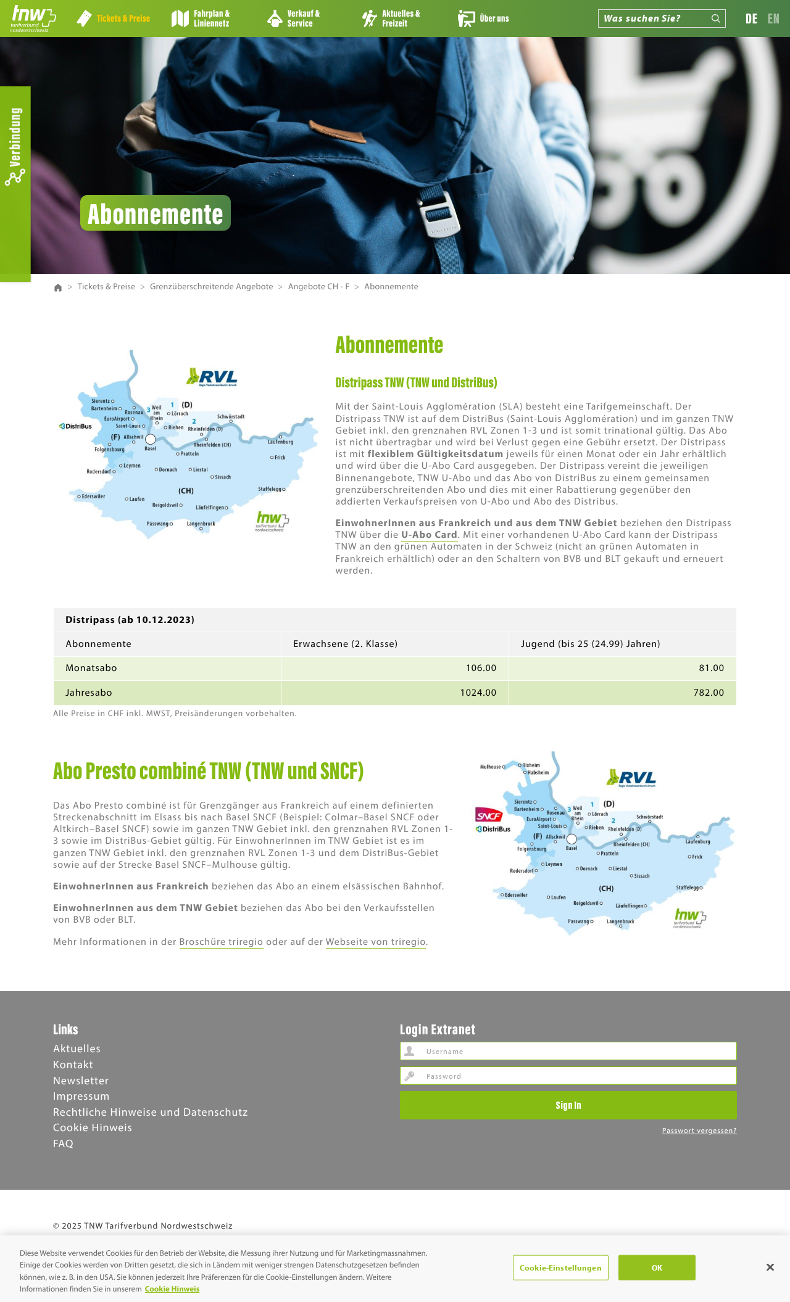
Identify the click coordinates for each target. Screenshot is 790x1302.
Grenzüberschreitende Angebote (211, 286)
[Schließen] (770, 1266)
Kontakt (73, 1064)
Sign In (568, 1104)
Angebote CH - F (319, 286)
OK (657, 1267)
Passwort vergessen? (699, 1130)
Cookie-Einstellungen (561, 1267)
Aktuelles (77, 1048)
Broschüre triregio (222, 942)
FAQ (63, 1143)
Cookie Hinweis (93, 1127)
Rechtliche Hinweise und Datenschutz (150, 1112)
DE (752, 18)
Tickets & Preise (107, 286)
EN (774, 18)
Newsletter (81, 1080)
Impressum (81, 1096)
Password (409, 1075)
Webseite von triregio (376, 942)
